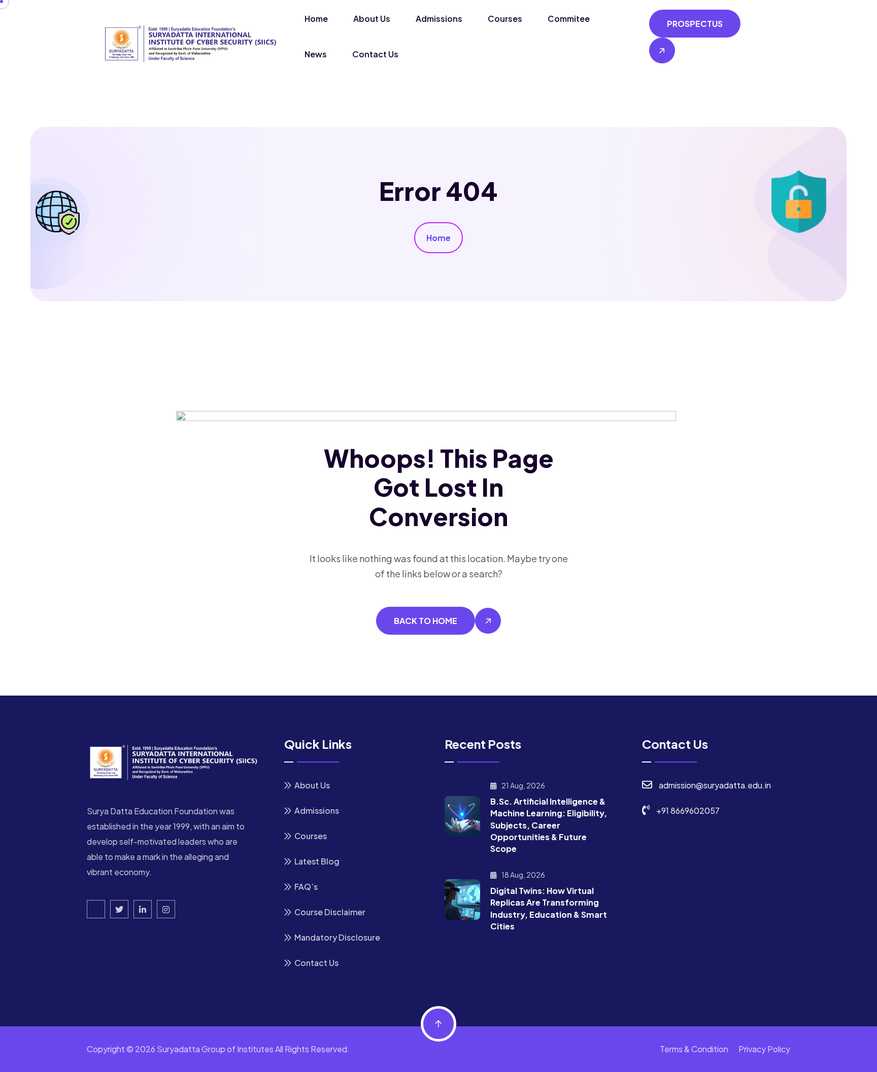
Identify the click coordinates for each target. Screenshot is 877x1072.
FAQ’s (306, 886)
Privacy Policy (764, 1049)
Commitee (569, 18)
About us (371, 18)
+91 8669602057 (688, 810)
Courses (505, 18)
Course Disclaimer (329, 912)
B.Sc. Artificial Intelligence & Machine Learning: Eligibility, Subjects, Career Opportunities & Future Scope (548, 825)
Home (316, 18)
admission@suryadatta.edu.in (715, 785)
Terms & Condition (694, 1049)
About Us (312, 785)
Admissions (439, 18)
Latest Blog (317, 861)
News (316, 54)
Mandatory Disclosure (337, 937)
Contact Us (375, 54)
